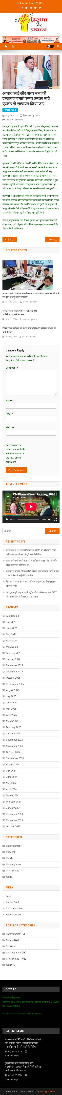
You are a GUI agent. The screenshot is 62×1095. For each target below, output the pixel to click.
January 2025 (13, 733)
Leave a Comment (14, 119)
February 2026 (13, 653)
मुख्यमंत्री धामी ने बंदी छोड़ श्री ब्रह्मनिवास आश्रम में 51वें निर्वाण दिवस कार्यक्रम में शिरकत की (31, 562)
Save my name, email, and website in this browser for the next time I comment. (15, 453)
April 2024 (11, 789)
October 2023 (13, 826)
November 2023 (14, 820)
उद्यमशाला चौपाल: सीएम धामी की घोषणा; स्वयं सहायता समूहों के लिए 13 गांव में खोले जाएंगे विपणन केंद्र (32, 573)
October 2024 (13, 752)
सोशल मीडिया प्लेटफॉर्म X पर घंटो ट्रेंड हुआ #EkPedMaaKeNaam (19, 312)
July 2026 (11, 622)
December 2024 (14, 739)
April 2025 (11, 715)
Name (10, 400)
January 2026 (13, 659)
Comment (12, 367)
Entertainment (13, 845)
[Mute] (50, 519)
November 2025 (14, 671)
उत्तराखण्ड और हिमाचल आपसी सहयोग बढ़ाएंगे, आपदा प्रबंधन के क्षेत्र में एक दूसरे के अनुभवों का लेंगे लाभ (30, 295)
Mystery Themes (47, 1091)
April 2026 (11, 640)
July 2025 (11, 696)
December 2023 (14, 814)
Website (10, 427)
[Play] (6, 519)
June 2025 (11, 702)
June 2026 (11, 628)
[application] (31, 507)
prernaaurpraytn (31, 115)
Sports (9, 858)
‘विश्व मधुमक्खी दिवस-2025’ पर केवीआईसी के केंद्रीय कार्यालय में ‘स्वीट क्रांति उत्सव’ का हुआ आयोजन (54, 239)
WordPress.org (13, 914)
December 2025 (14, 665)
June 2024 (11, 777)
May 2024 (11, 783)
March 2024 (12, 795)
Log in (9, 896)
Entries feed (12, 902)
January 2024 (13, 808)
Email (9, 414)
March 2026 (12, 647)
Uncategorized (13, 864)
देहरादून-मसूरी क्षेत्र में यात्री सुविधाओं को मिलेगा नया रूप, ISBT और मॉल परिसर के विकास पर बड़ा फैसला (31, 594)
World (9, 876)
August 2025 (13, 690)
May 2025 (11, 708)
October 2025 (13, 677)
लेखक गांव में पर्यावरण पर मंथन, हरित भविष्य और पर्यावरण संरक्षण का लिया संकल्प (29, 330)
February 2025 (13, 727)
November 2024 (14, 746)
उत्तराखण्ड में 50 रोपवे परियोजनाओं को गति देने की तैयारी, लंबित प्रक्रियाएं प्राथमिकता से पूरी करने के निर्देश (31, 552)
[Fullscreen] (55, 519)
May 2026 (11, 634)
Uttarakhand (10, 110)
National (10, 852)
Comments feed (14, 908)
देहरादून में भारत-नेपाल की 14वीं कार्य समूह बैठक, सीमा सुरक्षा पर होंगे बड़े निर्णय (31, 583)
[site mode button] (50, 46)
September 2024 (15, 758)
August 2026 (13, 616)
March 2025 (12, 721)
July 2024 (11, 770)
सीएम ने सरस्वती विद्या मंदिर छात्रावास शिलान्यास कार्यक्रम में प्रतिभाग (12, 239)
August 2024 (13, 764)
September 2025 (15, 684)
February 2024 (13, 801)
